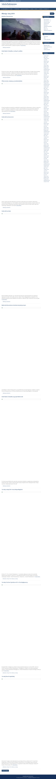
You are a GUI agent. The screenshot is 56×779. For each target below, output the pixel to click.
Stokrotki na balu (6, 211)
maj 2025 (45, 74)
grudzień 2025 (46, 66)
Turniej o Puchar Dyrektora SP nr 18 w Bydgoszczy (15, 582)
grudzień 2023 (46, 97)
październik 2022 (47, 116)
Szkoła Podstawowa (9, 4)
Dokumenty (17, 8)
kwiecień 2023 (46, 108)
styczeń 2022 (46, 127)
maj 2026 (45, 59)
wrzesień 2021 (46, 132)
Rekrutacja (46, 24)
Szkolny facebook (47, 49)
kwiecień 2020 (46, 155)
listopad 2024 (46, 82)
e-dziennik (40, 8)
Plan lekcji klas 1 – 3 (47, 19)
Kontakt (31, 8)
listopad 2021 (46, 130)
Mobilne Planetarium (7, 16)
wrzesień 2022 (46, 118)
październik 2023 (47, 100)
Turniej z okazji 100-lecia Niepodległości (12, 489)
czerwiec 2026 (46, 58)
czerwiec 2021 (46, 137)
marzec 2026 (46, 62)
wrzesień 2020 (46, 149)
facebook (45, 8)
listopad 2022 (46, 115)
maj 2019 (45, 170)
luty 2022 (45, 126)
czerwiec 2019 (46, 169)
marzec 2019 (46, 173)
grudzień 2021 (46, 128)
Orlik (44, 37)
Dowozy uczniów (47, 22)
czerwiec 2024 (46, 89)
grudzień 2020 (46, 145)
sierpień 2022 (46, 119)
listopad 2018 (46, 178)
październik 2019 (47, 164)
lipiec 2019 (45, 168)
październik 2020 (47, 147)
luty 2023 (45, 111)
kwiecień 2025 (46, 76)
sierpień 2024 (46, 86)
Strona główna (5, 8)
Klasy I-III (45, 27)
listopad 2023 (46, 99)
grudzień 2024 (46, 81)
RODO (36, 8)
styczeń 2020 (46, 160)
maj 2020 (45, 154)
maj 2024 (45, 91)
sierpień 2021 (46, 134)
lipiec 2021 (45, 135)
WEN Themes (37, 777)
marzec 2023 (46, 109)
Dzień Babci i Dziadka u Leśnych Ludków (12, 51)
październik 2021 (47, 131)
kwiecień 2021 (46, 139)
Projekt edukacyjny (47, 39)
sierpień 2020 (46, 150)
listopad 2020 (46, 146)
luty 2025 (45, 78)
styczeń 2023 (46, 112)
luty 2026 (45, 63)
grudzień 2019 (46, 161)
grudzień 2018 (46, 177)
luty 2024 (45, 95)
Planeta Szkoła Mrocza (48, 46)
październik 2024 (47, 84)
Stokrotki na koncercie (8, 117)
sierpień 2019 (46, 166)
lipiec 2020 (45, 151)
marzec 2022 (46, 124)
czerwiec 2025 (46, 73)
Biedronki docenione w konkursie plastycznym (14, 305)
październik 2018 (47, 180)
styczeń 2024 (46, 96)
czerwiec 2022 (46, 120)
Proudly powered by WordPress (22, 777)
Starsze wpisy (5, 770)
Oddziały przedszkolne (6, 47)
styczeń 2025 (46, 80)
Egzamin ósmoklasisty (25, 8)
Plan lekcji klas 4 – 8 (47, 20)
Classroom (46, 48)
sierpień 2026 (46, 55)
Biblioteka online (47, 45)
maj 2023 (45, 107)
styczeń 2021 (46, 143)
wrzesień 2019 (46, 165)
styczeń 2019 (46, 176)
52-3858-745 (5, 0)
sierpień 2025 (46, 72)
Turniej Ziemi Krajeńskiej (8, 676)
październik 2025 (47, 69)
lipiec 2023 (45, 104)
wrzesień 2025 (46, 70)
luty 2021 (45, 142)
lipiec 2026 (45, 57)
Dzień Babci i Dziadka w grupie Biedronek (12, 396)
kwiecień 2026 (46, 61)
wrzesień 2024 (46, 85)
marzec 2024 (46, 93)
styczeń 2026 (46, 65)
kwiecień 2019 (46, 172)
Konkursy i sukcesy (14, 578)
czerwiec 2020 (46, 153)
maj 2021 (45, 138)
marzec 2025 (46, 77)
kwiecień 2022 (46, 123)
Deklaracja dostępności (48, 30)
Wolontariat (46, 36)
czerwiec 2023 (46, 105)
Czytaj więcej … (23, 45)
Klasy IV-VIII (9, 578)
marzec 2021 (46, 141)
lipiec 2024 (45, 88)
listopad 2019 (46, 162)
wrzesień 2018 (46, 181)
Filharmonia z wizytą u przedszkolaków (12, 81)
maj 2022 (45, 122)
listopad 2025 (46, 68)
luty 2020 (45, 158)
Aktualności (5, 578)
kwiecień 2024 (46, 92)
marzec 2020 (46, 157)
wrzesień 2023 (46, 101)
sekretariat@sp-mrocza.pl (16, 0)
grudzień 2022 (46, 114)
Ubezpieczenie (46, 23)
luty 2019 (45, 174)
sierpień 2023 (46, 103)
